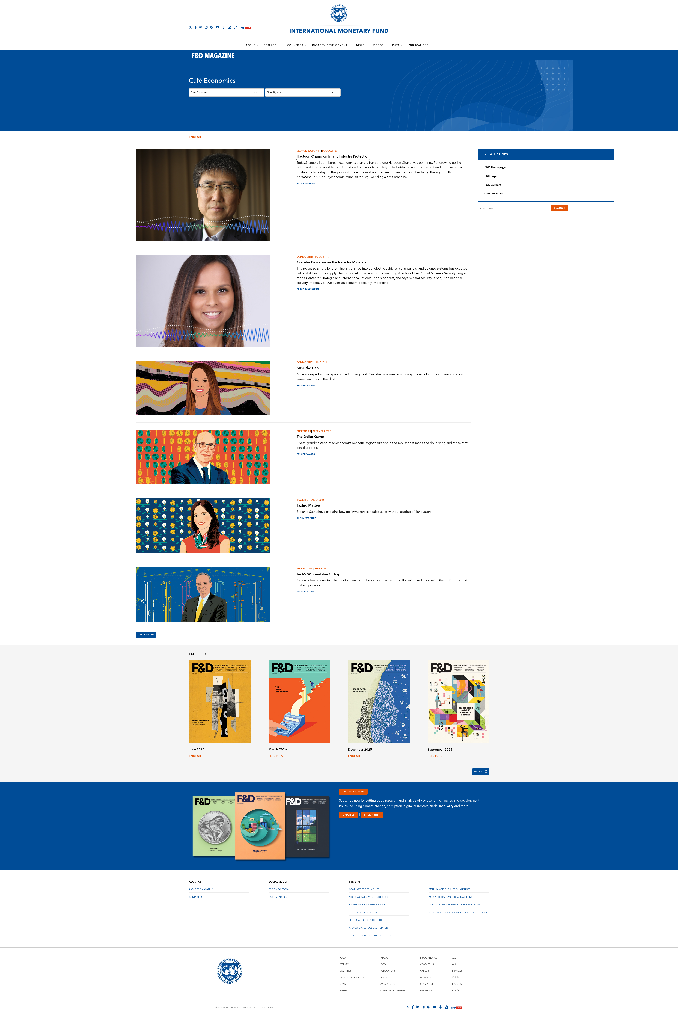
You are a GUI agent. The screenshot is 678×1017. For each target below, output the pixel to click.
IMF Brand (426, 990)
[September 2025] (458, 701)
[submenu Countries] (305, 45)
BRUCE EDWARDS (306, 386)
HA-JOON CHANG (306, 183)
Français (457, 971)
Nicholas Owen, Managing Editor (368, 897)
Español (457, 990)
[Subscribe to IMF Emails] (229, 27)
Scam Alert (426, 984)
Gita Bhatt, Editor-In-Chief (364, 889)
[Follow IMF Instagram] (206, 27)
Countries (295, 45)
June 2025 (320, 569)
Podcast (327, 151)
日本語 (455, 977)
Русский (457, 984)
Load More (145, 635)
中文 (454, 964)
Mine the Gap (308, 368)
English (195, 137)
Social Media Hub (390, 977)
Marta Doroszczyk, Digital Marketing (450, 897)
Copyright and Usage (392, 990)
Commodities (305, 257)
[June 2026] (220, 701)
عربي (454, 958)
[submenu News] (366, 45)
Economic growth (309, 151)
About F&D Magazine (201, 889)
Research (271, 45)
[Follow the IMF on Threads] (211, 27)
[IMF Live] (245, 27)
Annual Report (389, 984)
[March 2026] (299, 701)
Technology (305, 569)
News (360, 45)
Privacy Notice (428, 958)
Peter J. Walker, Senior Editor (366, 920)
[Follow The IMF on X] (190, 27)
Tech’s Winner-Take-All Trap (318, 574)
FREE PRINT (372, 815)
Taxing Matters (309, 505)
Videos (378, 45)
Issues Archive (353, 792)
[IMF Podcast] (223, 27)
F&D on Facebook (279, 889)
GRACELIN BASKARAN (308, 289)
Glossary (425, 977)
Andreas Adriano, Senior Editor (367, 905)
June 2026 (321, 362)
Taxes (300, 500)
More (478, 772)
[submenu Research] (280, 45)
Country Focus (493, 193)
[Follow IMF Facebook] (196, 27)
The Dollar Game (310, 437)
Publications (418, 45)
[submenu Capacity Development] (349, 45)
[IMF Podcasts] (440, 1007)
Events (343, 990)
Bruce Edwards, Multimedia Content (370, 935)
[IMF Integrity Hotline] (235, 27)
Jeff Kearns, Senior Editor (364, 912)
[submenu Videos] (385, 45)
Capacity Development (329, 45)
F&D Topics (491, 176)
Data (396, 45)
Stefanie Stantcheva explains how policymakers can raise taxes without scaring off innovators (364, 512)
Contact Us (196, 897)
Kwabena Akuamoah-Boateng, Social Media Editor (458, 912)
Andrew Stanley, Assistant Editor (368, 928)
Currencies (304, 431)
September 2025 (314, 500)
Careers (424, 971)
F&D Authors (492, 184)
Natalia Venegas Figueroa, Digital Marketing (454, 905)
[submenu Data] (402, 45)
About (250, 45)
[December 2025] (379, 701)
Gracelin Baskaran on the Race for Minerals (331, 262)
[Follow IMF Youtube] (217, 27)
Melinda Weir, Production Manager (449, 889)
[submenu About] (257, 45)
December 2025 (321, 431)
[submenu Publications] (430, 45)
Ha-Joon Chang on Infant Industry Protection (333, 156)
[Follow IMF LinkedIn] (200, 27)
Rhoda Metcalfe (306, 518)
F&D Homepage (495, 167)
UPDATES (349, 815)
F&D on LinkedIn (278, 897)
